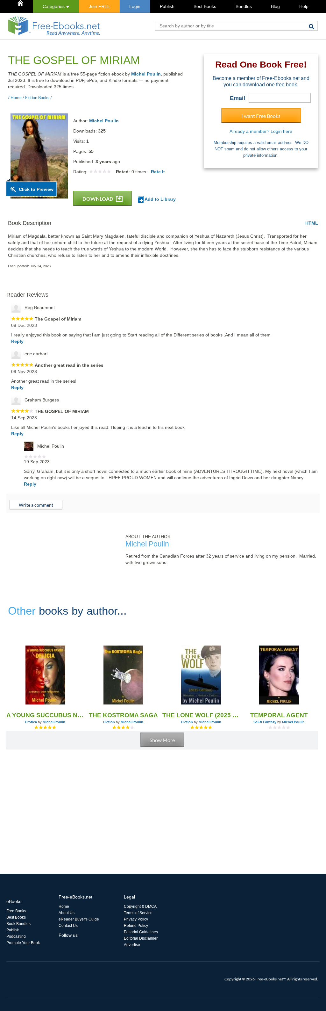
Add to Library (160, 199)
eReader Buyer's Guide (79, 919)
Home (64, 906)
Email (237, 98)
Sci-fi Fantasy (264, 722)
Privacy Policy (136, 919)
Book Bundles (18, 923)
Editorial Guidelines (141, 932)
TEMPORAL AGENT (279, 715)
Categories (54, 6)
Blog (275, 6)
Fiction (109, 722)
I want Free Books (260, 116)
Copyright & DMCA (140, 906)
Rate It (158, 171)
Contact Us (68, 925)
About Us (66, 913)
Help (303, 6)
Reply (17, 341)
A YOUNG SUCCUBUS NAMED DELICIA (45, 715)
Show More (162, 740)
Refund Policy (136, 925)
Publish (167, 6)
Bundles (244, 6)
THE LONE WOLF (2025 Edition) (201, 715)
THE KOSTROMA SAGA (123, 715)
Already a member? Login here (261, 131)
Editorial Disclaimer (141, 938)
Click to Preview (36, 189)
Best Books (205, 6)
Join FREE (99, 6)
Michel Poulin (146, 73)
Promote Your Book (23, 943)
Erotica (31, 722)
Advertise (132, 944)
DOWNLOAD (98, 199)
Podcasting (16, 936)
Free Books (16, 911)
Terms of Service (138, 913)
